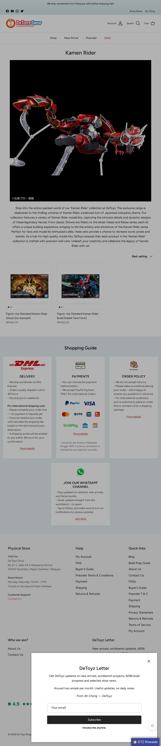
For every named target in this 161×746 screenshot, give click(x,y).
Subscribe (94, 719)
